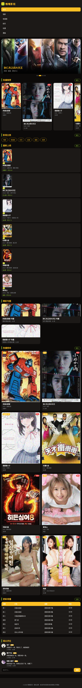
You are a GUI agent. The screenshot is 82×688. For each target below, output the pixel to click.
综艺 (4, 23)
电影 (4, 14)
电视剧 (5, 19)
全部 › (77, 599)
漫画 (4, 33)
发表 (77, 670)
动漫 (4, 28)
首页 (4, 9)
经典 (43, 140)
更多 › (77, 80)
